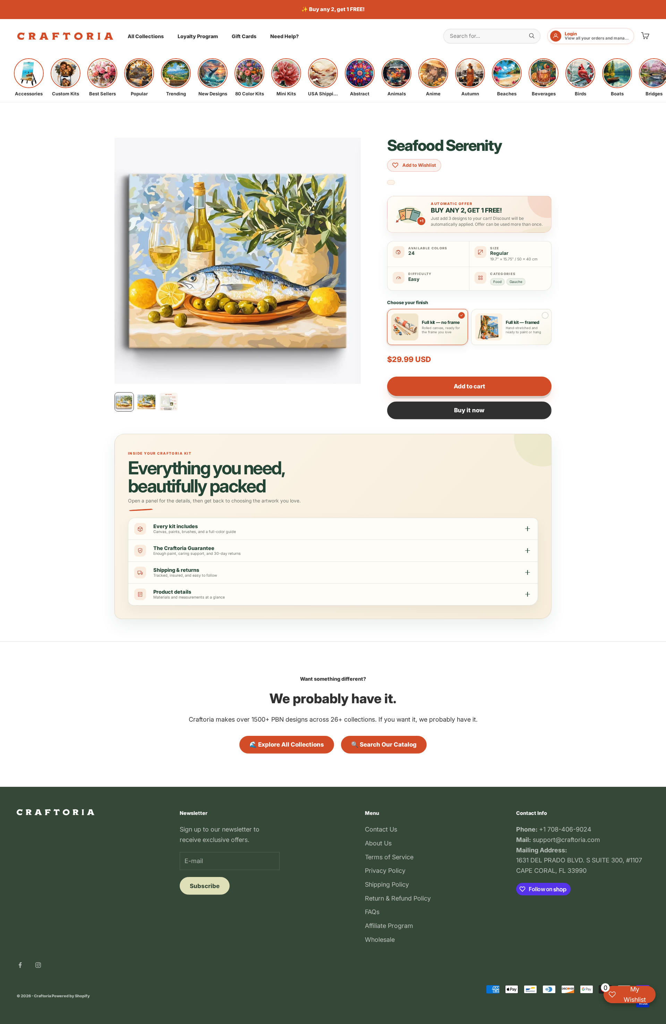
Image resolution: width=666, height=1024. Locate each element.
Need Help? (284, 36)
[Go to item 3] (168, 402)
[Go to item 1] (124, 402)
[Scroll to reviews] (391, 182)
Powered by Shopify (71, 995)
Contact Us (381, 829)
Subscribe (205, 886)
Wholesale (380, 939)
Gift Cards (244, 36)
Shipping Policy (387, 884)
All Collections (146, 36)
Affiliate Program (389, 925)
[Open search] (532, 36)
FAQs (372, 911)
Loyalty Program (198, 36)
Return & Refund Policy (398, 898)
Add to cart (469, 386)
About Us (378, 843)
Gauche (516, 281)
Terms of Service (389, 857)
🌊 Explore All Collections (286, 744)
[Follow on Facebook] (20, 965)
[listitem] (29, 77)
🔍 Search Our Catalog (384, 744)
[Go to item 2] (146, 402)
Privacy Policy (385, 870)
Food (497, 281)
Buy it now (469, 410)
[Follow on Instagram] (38, 965)
